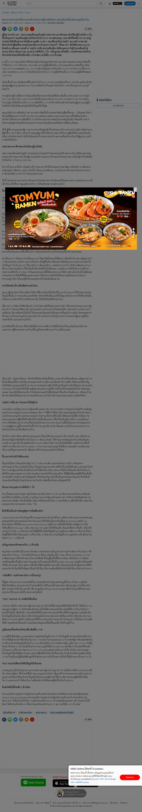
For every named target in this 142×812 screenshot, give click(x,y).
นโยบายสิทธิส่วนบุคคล (80, 782)
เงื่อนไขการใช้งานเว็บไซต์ (102, 779)
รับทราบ (130, 777)
